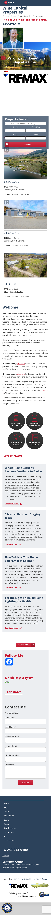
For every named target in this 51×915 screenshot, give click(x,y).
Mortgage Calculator (16, 424)
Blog (6, 807)
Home (6, 803)
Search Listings (10, 828)
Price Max (36, 127)
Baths (35, 134)
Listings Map (9, 832)
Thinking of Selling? (34, 444)
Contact (7, 811)
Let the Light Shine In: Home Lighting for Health (24, 599)
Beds (15, 134)
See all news (24, 645)
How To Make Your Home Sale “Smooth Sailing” (21, 559)
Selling (6, 824)
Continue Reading (13, 504)
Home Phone (11, 746)
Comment (9, 764)
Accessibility (8, 815)
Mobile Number (12, 755)
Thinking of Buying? (16, 444)
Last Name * (10, 727)
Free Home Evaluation (34, 424)
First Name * (11, 717)
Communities (9, 840)
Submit (25, 782)
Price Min (15, 127)
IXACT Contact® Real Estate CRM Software (30, 879)
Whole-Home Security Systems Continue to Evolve (23, 469)
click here (21, 363)
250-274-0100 (12, 24)
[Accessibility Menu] (7, 908)
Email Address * (12, 736)
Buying (6, 820)
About (6, 836)
